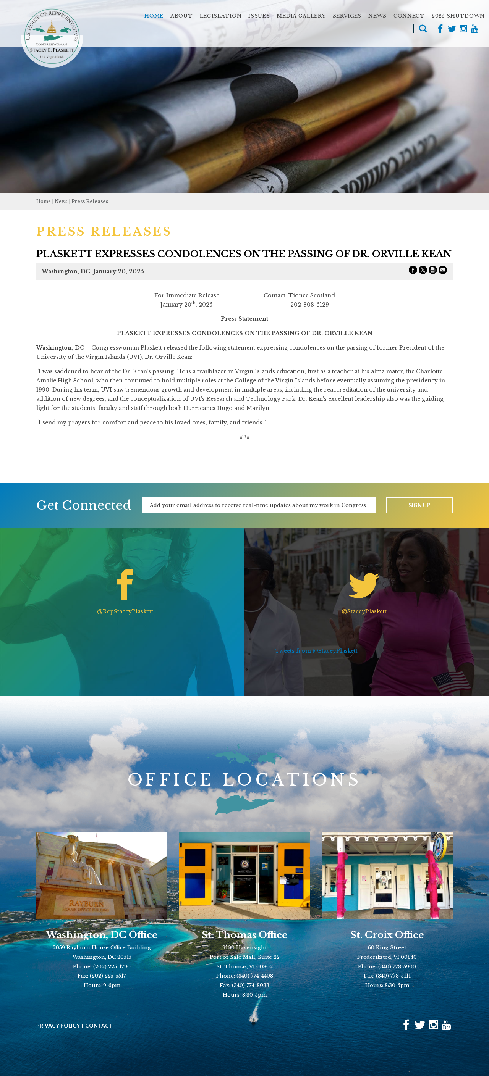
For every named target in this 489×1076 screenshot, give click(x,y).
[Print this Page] (433, 271)
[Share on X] (423, 271)
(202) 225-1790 (112, 966)
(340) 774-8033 (250, 985)
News (377, 16)
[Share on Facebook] (413, 271)
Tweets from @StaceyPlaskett (316, 650)
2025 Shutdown (458, 16)
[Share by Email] (443, 271)
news (61, 201)
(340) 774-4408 (254, 976)
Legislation (221, 16)
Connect (409, 16)
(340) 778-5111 (393, 976)
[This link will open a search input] (422, 30)
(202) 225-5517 (108, 976)
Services (347, 16)
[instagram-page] (463, 29)
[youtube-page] (474, 29)
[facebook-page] (440, 29)
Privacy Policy (58, 1025)
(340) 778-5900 (397, 966)
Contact (99, 1025)
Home (154, 16)
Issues (259, 16)
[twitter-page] (452, 29)
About (181, 16)
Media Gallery (301, 16)
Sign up (419, 505)
